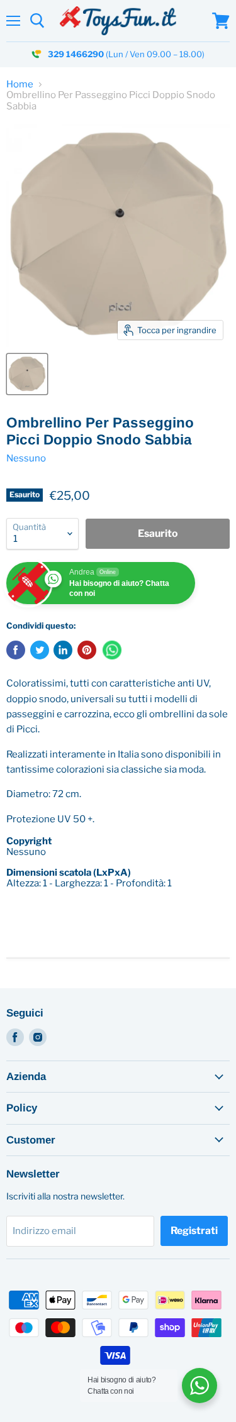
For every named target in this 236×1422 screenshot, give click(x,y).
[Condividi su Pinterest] (86, 650)
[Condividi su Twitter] (39, 650)
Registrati (194, 1231)
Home (19, 84)
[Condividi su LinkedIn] (62, 650)
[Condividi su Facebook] (15, 650)
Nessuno (26, 458)
